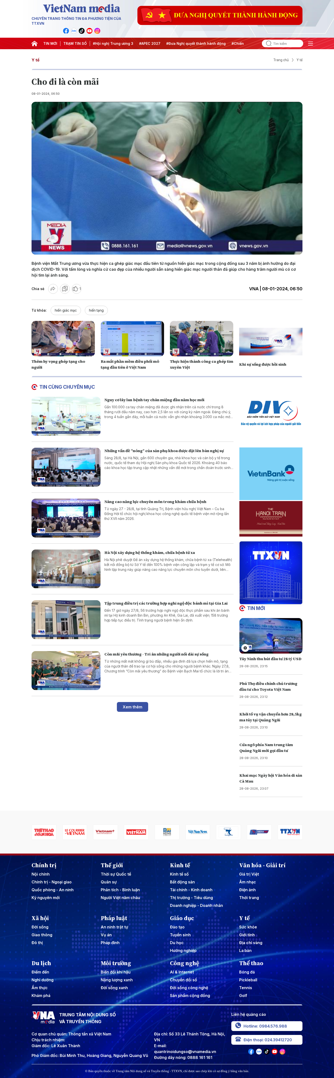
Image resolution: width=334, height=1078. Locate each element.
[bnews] (136, 832)
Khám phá (41, 995)
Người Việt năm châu (120, 897)
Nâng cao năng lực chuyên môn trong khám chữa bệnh (155, 501)
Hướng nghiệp (183, 950)
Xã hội (40, 918)
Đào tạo (177, 927)
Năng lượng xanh (117, 979)
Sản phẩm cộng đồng (190, 995)
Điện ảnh (247, 889)
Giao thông (42, 934)
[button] (269, 600)
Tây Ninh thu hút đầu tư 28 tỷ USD (270, 658)
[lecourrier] (44, 832)
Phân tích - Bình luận (120, 889)
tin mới (256, 608)
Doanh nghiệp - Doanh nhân (196, 905)
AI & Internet (182, 972)
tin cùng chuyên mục (67, 387)
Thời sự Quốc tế (116, 874)
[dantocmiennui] (197, 832)
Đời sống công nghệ (189, 987)
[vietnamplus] (74, 832)
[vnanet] (259, 832)
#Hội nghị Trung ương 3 (113, 43)
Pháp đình (110, 942)
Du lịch (41, 963)
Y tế (35, 60)
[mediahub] (228, 832)
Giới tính (247, 934)
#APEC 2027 (149, 43)
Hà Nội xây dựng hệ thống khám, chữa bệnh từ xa (149, 552)
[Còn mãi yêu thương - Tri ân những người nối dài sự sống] (66, 670)
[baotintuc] (290, 832)
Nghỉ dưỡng (43, 979)
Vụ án (106, 934)
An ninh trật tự (114, 927)
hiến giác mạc (66, 310)
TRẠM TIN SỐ (75, 43)
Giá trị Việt (249, 874)
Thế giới (112, 865)
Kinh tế (180, 865)
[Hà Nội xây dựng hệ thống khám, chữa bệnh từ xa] (66, 569)
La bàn (245, 950)
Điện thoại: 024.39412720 (268, 1039)
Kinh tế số (179, 874)
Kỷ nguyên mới (46, 897)
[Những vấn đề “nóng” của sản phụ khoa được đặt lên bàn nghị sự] (66, 467)
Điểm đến (40, 972)
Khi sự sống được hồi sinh (262, 364)
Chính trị (44, 865)
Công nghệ (184, 963)
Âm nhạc (247, 881)
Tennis (245, 987)
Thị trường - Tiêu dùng (191, 897)
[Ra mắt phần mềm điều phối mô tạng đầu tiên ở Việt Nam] (132, 339)
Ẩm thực (40, 987)
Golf (243, 995)
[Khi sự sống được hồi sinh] (270, 342)
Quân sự (109, 881)
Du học (177, 942)
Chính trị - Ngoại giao (52, 881)
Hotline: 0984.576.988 (265, 1026)
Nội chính (41, 874)
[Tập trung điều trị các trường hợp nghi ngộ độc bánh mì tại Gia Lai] (66, 619)
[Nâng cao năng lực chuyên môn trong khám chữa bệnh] (66, 518)
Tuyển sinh (180, 934)
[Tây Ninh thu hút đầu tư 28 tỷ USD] (270, 636)
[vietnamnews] (167, 832)
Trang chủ (281, 60)
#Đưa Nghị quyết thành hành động (196, 43)
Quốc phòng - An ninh (53, 889)
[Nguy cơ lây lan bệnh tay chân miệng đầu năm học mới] (66, 416)
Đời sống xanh (114, 987)
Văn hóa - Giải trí (262, 865)
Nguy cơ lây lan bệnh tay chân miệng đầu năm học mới (154, 399)
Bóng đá (247, 972)
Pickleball (248, 979)
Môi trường (116, 963)
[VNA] (66, 31)
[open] (310, 44)
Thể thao (251, 963)
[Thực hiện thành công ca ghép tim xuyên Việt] (201, 339)
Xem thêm (132, 706)
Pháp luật (114, 918)
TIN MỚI (50, 43)
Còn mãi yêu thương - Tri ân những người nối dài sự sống (156, 654)
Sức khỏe (248, 927)
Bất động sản (182, 881)
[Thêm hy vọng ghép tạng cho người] (63, 339)
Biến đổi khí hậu (116, 972)
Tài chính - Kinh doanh (191, 889)
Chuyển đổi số (183, 979)
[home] (34, 44)
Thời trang (249, 897)
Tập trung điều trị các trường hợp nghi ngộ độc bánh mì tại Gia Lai (166, 603)
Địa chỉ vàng (250, 942)
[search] (267, 43)
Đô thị (37, 942)
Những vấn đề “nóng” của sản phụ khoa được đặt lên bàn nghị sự (164, 450)
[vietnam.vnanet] (105, 832)
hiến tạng (96, 310)
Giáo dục (182, 918)
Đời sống (40, 927)
